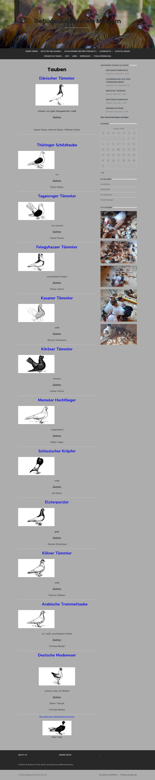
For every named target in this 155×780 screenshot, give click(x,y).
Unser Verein (31, 51)
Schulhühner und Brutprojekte (80, 51)
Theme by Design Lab (128, 775)
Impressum (85, 56)
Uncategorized (106, 195)
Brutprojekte (105, 189)
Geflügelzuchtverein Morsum (77, 21)
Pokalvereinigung (102, 56)
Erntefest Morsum (115, 90)
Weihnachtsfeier (114, 108)
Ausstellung (105, 184)
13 (118, 149)
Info (67, 56)
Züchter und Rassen (50, 51)
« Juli (102, 173)
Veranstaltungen (52, 56)
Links (74, 56)
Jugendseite (105, 51)
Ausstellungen (122, 51)
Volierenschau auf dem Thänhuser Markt (118, 80)
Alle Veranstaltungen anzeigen (115, 117)
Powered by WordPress (108, 775)
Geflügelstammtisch (117, 70)
